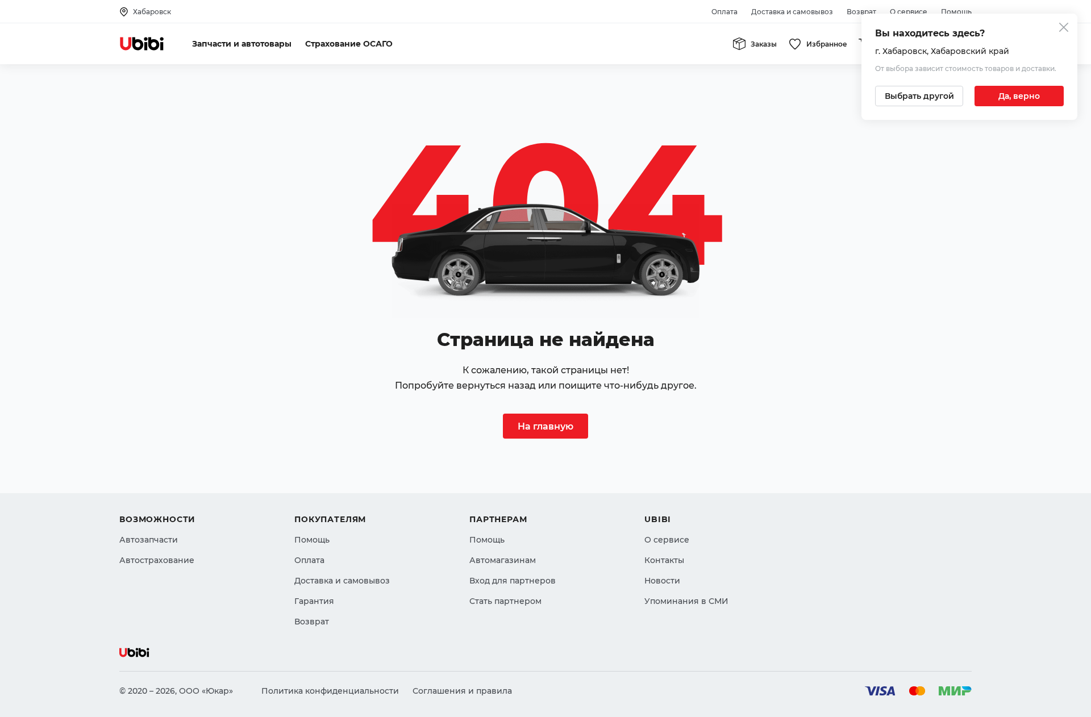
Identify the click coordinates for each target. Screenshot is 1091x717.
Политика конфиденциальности (330, 691)
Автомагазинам (502, 560)
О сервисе (908, 11)
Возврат (861, 11)
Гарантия (314, 601)
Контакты (664, 560)
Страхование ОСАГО (349, 44)
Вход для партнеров (512, 581)
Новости (662, 581)
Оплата (724, 11)
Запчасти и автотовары (242, 44)
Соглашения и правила (462, 691)
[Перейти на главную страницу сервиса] (142, 44)
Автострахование (156, 560)
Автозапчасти (148, 540)
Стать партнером (505, 601)
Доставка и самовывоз (792, 11)
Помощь (956, 11)
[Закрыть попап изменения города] (1064, 28)
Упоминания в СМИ (686, 601)
